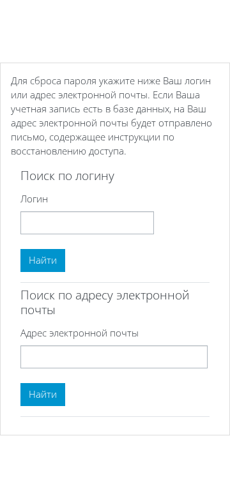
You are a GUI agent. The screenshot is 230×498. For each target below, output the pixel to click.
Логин (34, 198)
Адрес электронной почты (79, 332)
